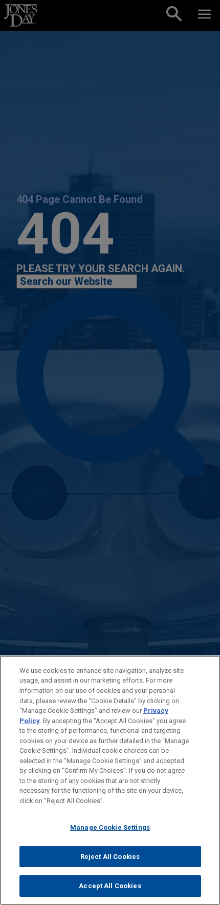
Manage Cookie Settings (110, 827)
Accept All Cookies (110, 886)
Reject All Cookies (110, 856)
